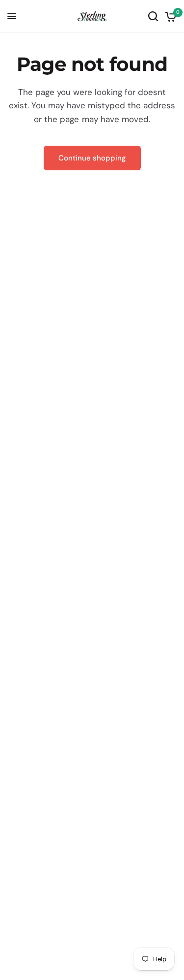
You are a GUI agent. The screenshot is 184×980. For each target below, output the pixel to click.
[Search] (153, 16)
